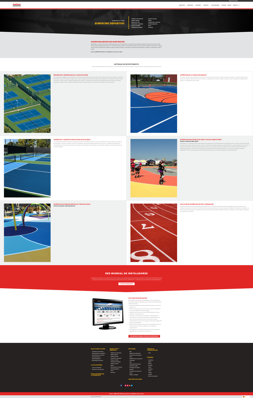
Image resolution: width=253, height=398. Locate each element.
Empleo (229, 5)
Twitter (149, 367)
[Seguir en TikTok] (127, 385)
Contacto (235, 5)
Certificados (132, 360)
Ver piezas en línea (135, 379)
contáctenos (150, 360)
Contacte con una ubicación (98, 369)
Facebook (150, 365)
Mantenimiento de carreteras (98, 355)
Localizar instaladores (96, 367)
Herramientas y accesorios (154, 22)
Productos (182, 5)
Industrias (190, 5)
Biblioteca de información (134, 353)
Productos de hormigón (137, 27)
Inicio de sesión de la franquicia (97, 374)
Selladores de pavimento (137, 18)
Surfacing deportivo (152, 24)
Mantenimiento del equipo (135, 364)
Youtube (150, 372)
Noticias (224, 5)
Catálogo (205, 5)
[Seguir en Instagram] (125, 385)
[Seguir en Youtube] (129, 385)
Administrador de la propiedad (98, 353)
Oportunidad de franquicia (97, 360)
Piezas (149, 25)
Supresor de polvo (152, 18)
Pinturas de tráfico (136, 25)
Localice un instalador (126, 283)
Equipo (149, 20)
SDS (130, 362)
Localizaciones (215, 5)
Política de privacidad (152, 376)
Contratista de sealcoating (97, 351)
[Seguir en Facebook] (121, 385)
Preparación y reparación (137, 24)
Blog (130, 351)
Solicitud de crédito (133, 365)
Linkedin (150, 374)
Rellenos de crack (136, 22)
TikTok (149, 370)
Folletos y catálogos (133, 374)
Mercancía (150, 27)
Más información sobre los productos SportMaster (144, 336)
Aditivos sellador (135, 20)
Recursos (198, 5)
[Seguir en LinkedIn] (132, 385)
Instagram (150, 369)
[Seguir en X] (123, 385)
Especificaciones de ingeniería (135, 358)
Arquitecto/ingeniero (96, 358)
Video (149, 353)
